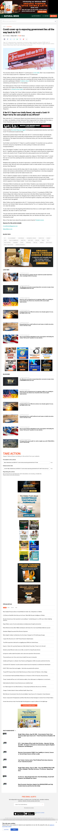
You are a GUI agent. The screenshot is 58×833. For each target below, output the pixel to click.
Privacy (35, 818)
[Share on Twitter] (11, 39)
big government (12, 42)
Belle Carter (28, 310)
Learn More (6, 829)
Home (4, 26)
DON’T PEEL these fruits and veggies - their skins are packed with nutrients (21, 668)
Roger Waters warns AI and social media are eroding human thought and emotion (22, 624)
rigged (43, 43)
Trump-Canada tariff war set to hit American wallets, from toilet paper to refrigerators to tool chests (26, 679)
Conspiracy (9, 26)
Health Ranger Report (8, 730)
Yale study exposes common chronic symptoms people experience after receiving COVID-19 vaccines (36, 275)
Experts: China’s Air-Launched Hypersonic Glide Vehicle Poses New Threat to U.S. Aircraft (24, 646)
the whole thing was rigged (18, 130)
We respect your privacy (29, 807)
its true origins (17, 89)
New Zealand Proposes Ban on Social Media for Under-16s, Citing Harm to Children (22, 611)
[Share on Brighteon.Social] (4, 39)
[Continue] (42, 804)
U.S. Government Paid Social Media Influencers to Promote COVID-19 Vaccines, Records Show (25, 675)
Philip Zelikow (33, 43)
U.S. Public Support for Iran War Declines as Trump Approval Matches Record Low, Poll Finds (24, 686)
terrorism (48, 43)
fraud (26, 43)
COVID (43, 42)
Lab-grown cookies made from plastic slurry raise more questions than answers (21, 653)
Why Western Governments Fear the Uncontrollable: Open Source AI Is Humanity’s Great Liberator (26, 694)
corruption (34, 42)
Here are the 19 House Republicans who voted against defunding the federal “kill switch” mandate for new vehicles (37, 337)
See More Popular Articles (29, 705)
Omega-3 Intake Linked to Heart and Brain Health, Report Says (18, 690)
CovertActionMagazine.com (10, 226)
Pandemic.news (39, 220)
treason (5, 45)
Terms (38, 818)
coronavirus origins (27, 42)
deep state (17, 43)
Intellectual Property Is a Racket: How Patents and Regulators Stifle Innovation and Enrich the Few (26, 660)
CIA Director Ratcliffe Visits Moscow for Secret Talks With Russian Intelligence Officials (24, 615)
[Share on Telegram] (14, 39)
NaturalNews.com (7, 229)
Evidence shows (24, 81)
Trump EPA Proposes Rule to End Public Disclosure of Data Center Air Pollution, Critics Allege (25, 672)
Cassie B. (27, 273)
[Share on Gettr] (23, 39)
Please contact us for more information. (11, 474)
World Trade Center (18, 45)
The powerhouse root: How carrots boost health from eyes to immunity (20, 657)
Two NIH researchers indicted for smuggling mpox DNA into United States (20, 642)
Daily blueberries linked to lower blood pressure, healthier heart (18, 683)
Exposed (22, 43)
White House (10, 45)
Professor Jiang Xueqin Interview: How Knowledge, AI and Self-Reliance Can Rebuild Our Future (36, 777)
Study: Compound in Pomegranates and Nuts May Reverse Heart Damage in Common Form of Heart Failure (28, 697)
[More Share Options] (26, 39)
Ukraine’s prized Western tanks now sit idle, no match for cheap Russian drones (21, 649)
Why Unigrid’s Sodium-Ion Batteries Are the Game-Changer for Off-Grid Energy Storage (24, 635)
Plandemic (39, 43)
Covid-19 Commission (13, 240)
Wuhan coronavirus (27, 45)
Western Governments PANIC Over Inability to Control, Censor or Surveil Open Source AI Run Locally (36, 753)
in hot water (36, 72)
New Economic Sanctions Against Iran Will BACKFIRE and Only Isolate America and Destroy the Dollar (35, 785)
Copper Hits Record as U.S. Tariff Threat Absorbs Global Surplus (18, 638)
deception (11, 43)
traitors (52, 43)
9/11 (7, 42)
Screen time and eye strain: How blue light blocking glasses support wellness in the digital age (25, 701)
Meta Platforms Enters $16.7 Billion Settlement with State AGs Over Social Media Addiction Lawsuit (26, 627)
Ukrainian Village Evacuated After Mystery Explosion (15, 631)
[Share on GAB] (17, 39)
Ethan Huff (14, 36)
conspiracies (20, 42)
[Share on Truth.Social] (20, 39)
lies (28, 43)
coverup (40, 42)
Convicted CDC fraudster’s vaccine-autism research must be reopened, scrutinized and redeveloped (26, 664)
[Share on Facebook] (7, 39)
